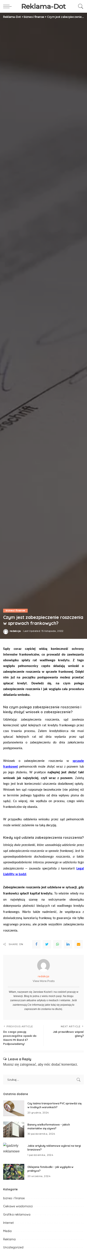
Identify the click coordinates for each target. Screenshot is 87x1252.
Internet (8, 1223)
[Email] (78, 944)
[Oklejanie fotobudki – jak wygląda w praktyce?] (13, 1172)
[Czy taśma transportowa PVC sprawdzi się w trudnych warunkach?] (13, 1108)
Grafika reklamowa (16, 1214)
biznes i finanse (15, 610)
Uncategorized (13, 1247)
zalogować (28, 1064)
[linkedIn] (68, 944)
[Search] (79, 6)
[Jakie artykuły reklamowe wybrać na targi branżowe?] (13, 1151)
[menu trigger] (8, 6)
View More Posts (43, 981)
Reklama (9, 1239)
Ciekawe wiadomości (18, 1206)
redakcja (15, 631)
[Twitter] (47, 944)
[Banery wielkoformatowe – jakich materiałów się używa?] (13, 1129)
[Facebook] (36, 944)
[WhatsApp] (57, 944)
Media (7, 1231)
